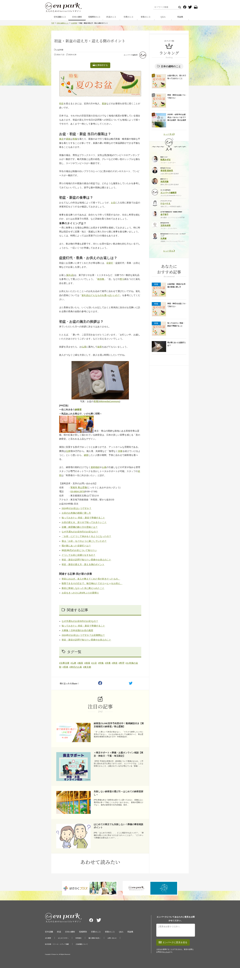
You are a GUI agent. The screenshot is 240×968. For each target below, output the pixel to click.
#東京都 (87, 667)
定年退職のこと (60, 16)
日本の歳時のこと (63, 23)
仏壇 (84, 347)
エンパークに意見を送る (174, 942)
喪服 (75, 139)
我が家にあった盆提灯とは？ (76, 545)
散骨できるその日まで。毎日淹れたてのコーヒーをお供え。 (92, 583)
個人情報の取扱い (94, 938)
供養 (120, 451)
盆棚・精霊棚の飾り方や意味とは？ (80, 527)
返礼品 (70, 275)
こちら (166, 952)
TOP (52, 23)
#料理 (121, 663)
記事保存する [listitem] (101, 65)
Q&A (121, 931)
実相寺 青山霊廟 (78, 487)
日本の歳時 (77, 16)
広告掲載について (82, 944)
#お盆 (94, 663)
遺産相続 (95, 467)
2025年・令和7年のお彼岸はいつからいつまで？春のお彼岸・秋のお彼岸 (176, 117)
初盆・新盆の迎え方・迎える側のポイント (83, 564)
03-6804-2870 (77, 491)
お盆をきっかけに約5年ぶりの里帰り (80, 593)
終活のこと (111, 16)
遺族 (68, 139)
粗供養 (100, 279)
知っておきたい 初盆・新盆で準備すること (83, 517)
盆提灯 (109, 263)
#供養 (108, 663)
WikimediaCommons (109, 401)
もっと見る (168, 134)
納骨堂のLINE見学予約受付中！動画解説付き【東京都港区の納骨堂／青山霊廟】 (119, 725)
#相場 (87, 663)
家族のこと (146, 16)
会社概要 (48, 938)
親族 (104, 103)
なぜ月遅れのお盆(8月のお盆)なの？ (80, 531)
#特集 (101, 663)
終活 (59, 931)
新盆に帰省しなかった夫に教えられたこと (83, 588)
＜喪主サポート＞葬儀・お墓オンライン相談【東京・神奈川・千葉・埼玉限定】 (118, 754)
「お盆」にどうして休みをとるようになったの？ (86, 536)
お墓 (104, 467)
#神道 (115, 663)
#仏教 (73, 663)
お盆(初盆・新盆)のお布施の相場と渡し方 (176, 285)
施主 (61, 139)
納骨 (86, 455)
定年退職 (49, 931)
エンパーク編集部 (131, 55)
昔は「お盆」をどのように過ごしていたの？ (84, 541)
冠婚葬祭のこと (94, 16)
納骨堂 (78, 409)
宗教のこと (129, 16)
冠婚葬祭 (83, 931)
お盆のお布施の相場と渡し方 (76, 513)
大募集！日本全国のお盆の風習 (77, 630)
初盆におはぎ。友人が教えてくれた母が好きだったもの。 (91, 579)
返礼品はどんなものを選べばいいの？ (101, 295)
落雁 (96, 401)
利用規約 (79, 938)
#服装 (80, 663)
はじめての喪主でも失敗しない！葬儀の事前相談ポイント (118, 826)
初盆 (61, 103)
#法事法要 (64, 663)
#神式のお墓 (75, 667)
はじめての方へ (63, 938)
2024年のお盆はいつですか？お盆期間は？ (83, 635)
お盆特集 (74, 23)
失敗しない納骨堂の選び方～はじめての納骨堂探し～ (118, 793)
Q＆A (163, 16)
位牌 (68, 451)
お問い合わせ (112, 938)
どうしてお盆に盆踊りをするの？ (78, 555)
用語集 (180, 16)
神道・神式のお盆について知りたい (176, 96)
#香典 (65, 667)
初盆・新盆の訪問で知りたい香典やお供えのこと (86, 559)
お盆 (113, 202)
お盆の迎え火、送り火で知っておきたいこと (84, 522)
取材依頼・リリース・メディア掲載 (57, 944)
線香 (99, 347)
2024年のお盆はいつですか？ (76, 508)
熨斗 (122, 279)
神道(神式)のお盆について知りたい (79, 550)
